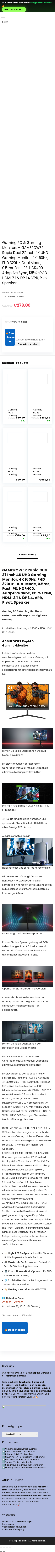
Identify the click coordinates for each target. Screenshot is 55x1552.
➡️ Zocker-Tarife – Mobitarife (17, 1462)
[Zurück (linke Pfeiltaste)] (1, 1551)
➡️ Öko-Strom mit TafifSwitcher (18, 1451)
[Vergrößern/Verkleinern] (1, 1547)
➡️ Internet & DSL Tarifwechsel (17, 1454)
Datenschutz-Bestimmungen (17, 1521)
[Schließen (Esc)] (10, 1547)
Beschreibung (27, 554)
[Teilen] (7, 1547)
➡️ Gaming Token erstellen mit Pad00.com (24, 1467)
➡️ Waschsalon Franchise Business (19, 1448)
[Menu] (3, 16)
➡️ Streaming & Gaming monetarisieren (22, 1464)
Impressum (8, 1524)
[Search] (50, 16)
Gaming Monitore (15, 296)
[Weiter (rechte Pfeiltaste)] (4, 1551)
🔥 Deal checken (15, 1330)
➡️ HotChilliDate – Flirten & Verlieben (20, 1459)
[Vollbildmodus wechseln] (4, 1547)
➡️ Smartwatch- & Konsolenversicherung (23, 1456)
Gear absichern (13, 9)
